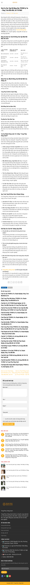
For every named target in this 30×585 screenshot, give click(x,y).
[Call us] (7, 576)
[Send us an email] (5, 576)
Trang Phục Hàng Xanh (9, 269)
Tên (4, 399)
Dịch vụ (10, 287)
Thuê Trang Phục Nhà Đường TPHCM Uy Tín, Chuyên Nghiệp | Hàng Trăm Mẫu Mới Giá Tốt (16, 445)
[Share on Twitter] (14, 282)
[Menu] (2, 2)
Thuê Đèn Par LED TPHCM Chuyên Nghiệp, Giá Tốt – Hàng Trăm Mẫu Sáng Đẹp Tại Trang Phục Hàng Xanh (16, 450)
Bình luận (5, 387)
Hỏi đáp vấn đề (4, 532)
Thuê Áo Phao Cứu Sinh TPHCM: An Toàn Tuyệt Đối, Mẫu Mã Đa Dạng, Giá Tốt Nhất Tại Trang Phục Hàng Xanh (16, 456)
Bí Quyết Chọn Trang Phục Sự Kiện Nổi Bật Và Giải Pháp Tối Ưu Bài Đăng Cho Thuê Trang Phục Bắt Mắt (17, 435)
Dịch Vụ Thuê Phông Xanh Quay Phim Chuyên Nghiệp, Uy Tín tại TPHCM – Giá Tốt (22, 372)
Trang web (5, 412)
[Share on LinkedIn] (21, 282)
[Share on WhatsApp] (9, 282)
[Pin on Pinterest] (19, 282)
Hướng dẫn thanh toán (6, 527)
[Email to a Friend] (16, 282)
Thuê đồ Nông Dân (21, 29)
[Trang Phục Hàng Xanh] (15, 2)
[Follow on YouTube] (10, 576)
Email (4, 405)
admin (16, 13)
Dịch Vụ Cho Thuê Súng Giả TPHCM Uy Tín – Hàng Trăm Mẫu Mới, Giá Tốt (8, 372)
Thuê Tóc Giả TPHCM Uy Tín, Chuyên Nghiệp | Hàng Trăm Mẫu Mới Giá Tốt (17, 440)
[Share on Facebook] (11, 282)
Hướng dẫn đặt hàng (5, 525)
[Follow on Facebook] (2, 576)
